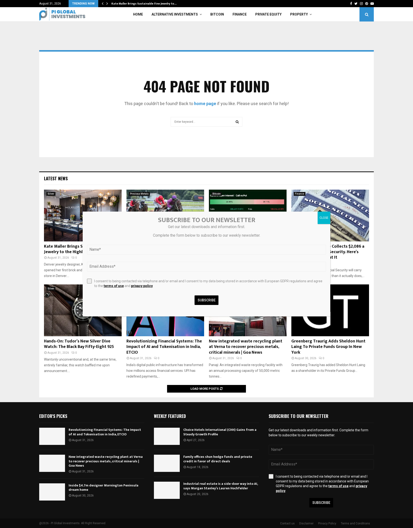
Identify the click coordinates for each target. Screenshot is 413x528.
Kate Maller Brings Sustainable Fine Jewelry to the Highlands (78, 249)
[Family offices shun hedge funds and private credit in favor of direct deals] (167, 463)
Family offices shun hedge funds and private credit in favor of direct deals (217, 459)
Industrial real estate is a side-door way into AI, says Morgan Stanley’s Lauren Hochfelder (220, 486)
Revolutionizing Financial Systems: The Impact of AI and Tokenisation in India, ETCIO (164, 347)
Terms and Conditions (355, 523)
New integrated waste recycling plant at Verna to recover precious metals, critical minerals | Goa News (245, 347)
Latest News (56, 178)
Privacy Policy (327, 523)
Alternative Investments (175, 14)
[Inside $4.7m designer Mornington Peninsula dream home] (52, 492)
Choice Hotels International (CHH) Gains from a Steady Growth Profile (219, 432)
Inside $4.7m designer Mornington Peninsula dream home (103, 487)
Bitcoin (217, 14)
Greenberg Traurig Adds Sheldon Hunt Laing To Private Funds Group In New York (328, 347)
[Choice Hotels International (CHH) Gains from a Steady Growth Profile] (167, 436)
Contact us (287, 523)
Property (299, 14)
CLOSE (324, 217)
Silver (51, 193)
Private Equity (268, 14)
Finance (240, 14)
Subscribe (321, 503)
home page (205, 103)
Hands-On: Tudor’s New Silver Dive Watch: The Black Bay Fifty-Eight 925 (79, 344)
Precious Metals (139, 193)
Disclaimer (306, 523)
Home (138, 14)
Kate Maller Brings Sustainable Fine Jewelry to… (144, 3)
